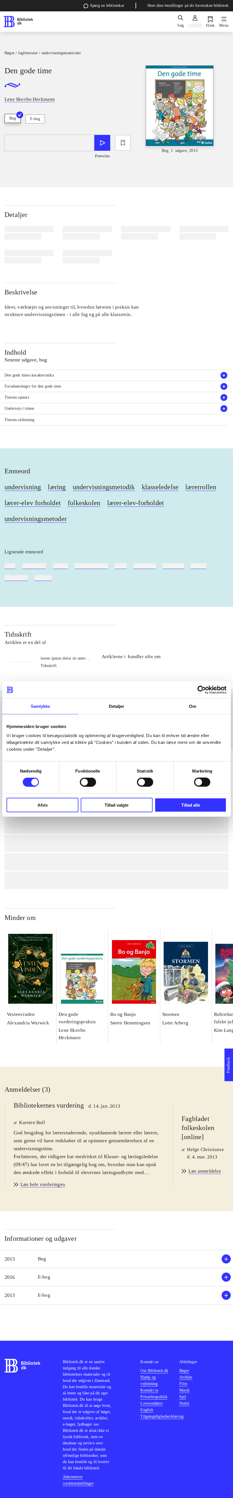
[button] (116, 1259)
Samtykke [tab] (40, 706)
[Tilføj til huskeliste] (123, 143)
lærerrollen (200, 487)
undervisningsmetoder (36, 518)
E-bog (35, 119)
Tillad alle (190, 804)
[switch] (88, 782)
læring (57, 487)
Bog (12, 118)
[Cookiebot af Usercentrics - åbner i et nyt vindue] (201, 690)
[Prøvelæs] (102, 143)
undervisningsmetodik (104, 487)
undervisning (23, 487)
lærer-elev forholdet (33, 503)
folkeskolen (84, 503)
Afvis (43, 804)
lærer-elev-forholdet (135, 503)
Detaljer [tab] (116, 706)
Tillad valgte (116, 804)
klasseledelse (160, 487)
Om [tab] (192, 706)
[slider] (180, 109)
